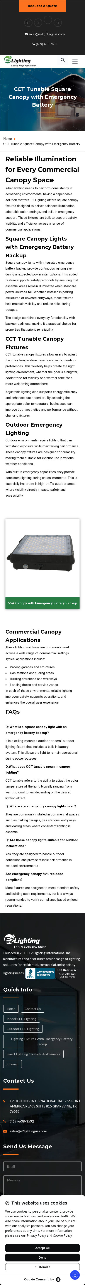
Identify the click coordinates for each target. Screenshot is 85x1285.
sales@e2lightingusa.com (47, 34)
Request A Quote (42, 6)
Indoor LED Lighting (21, 1019)
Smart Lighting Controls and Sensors (33, 1054)
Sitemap (12, 1064)
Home (7, 138)
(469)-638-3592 (46, 44)
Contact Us (33, 1009)
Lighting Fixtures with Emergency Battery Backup (42, 1041)
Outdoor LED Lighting (23, 1029)
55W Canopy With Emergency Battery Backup (42, 603)
